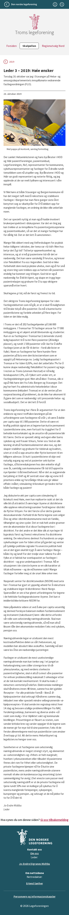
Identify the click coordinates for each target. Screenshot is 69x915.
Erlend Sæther (34, 883)
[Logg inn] (55, 4)
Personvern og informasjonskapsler (35, 896)
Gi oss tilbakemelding (54, 820)
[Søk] (62, 4)
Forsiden (11, 46)
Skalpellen (29, 46)
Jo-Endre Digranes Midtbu (34, 863)
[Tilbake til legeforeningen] (21, 4)
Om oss (34, 853)
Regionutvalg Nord (53, 46)
